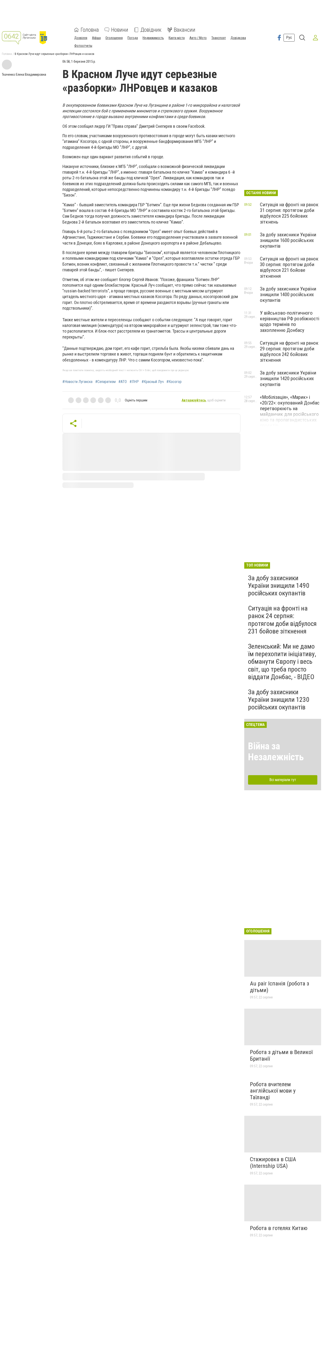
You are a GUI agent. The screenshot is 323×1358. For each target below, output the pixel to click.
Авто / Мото (198, 38)
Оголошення (114, 38)
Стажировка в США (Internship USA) (273, 1162)
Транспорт (218, 38)
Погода (132, 38)
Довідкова (238, 38)
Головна (90, 29)
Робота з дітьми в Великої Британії (281, 1055)
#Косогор (174, 382)
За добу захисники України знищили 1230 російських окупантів (278, 699)
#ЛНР (134, 382)
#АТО (122, 382)
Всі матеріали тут (282, 780)
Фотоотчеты (83, 46)
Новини (119, 29)
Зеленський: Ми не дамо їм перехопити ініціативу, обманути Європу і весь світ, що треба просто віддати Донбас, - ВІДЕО (282, 661)
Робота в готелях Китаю (278, 1228)
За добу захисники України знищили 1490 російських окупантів (278, 585)
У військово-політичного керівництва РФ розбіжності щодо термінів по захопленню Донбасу (289, 321)
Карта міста (177, 38)
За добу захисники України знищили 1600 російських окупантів (288, 240)
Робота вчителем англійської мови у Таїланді (273, 1091)
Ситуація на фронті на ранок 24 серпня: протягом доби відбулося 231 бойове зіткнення (282, 619)
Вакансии (184, 29)
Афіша (96, 38)
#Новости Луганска (77, 382)
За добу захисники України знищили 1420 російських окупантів (288, 378)
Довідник (151, 29)
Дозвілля (80, 38)
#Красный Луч (153, 382)
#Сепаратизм (105, 382)
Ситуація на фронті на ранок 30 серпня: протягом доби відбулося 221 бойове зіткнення (289, 267)
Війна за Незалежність (276, 752)
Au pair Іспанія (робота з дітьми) (279, 986)
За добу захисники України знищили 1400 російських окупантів (288, 294)
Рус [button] (289, 37)
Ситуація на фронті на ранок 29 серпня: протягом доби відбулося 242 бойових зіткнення (289, 351)
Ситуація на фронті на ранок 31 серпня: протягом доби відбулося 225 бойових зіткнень (289, 213)
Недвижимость (153, 38)
